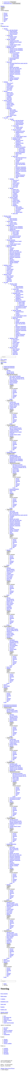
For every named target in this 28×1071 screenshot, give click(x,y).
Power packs (10, 87)
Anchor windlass (8, 100)
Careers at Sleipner (8, 1030)
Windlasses (9, 101)
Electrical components (15, 70)
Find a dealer (4, 359)
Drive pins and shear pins (16, 68)
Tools (11, 60)
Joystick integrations (11, 46)
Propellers (12, 76)
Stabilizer (6, 81)
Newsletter (6, 1053)
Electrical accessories (14, 52)
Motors (11, 75)
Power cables (16, 233)
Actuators (12, 64)
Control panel (13, 38)
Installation (9, 97)
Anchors (9, 107)
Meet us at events (8, 1031)
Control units (10, 35)
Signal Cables (16, 56)
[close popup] (5, 361)
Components (16, 54)
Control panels (10, 85)
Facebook (6, 1049)
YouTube (6, 1051)
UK (4, 17)
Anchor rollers (13, 115)
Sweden (5, 14)
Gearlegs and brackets (15, 72)
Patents (5, 1029)
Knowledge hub (7, 1017)
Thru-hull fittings (14, 111)
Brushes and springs (14, 67)
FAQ (5, 1016)
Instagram (6, 1052)
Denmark (6, 15)
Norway (5, 13)
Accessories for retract (15, 237)
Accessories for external (15, 236)
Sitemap (2, 1068)
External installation (14, 58)
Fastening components (15, 71)
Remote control (13, 36)
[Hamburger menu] (2, 364)
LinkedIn (6, 1048)
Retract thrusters (13, 34)
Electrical (12, 113)
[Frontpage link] (5, 26)
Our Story (6, 1027)
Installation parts (10, 47)
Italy (5, 21)
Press (5, 1033)
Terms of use (8, 1068)
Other (11, 80)
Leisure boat (7, 2)
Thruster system (7, 216)
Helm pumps (10, 95)
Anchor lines (10, 105)
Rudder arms (10, 92)
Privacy (13, 1068)
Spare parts (9, 62)
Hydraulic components (15, 74)
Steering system (7, 274)
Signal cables (13, 109)
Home (5, 983)
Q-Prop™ (12, 43)
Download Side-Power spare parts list (18, 63)
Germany (6, 18)
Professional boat (8, 3)
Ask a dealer (3, 362)
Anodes (11, 66)
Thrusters (9, 217)
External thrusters (14, 32)
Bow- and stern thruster (12, 30)
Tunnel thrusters (13, 31)
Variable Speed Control (15, 44)
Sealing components (14, 77)
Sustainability (7, 1034)
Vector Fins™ (10, 83)
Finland (5, 19)
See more (6, 117)
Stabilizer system (7, 265)
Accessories (9, 88)
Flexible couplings (14, 79)
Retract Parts (13, 59)
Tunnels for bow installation (16, 48)
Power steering (10, 93)
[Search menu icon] (1, 358)
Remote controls (10, 104)
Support (2, 6)
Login (2, 23)
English (2, 7)
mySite (5, 1021)
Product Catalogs (8, 1020)
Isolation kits (13, 51)
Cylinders (9, 96)
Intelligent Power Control (16, 42)
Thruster (6, 28)
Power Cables (16, 55)
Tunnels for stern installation (16, 50)
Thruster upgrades (11, 39)
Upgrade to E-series (14, 40)
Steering (5, 91)
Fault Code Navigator (9, 1022)
